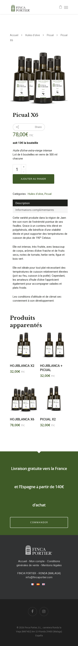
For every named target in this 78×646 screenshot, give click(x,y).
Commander (39, 522)
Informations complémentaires (34, 210)
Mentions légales (52, 565)
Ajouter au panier (33, 179)
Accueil (14, 35)
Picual (50, 35)
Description (22, 203)
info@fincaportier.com (39, 577)
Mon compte (37, 561)
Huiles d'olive (32, 35)
